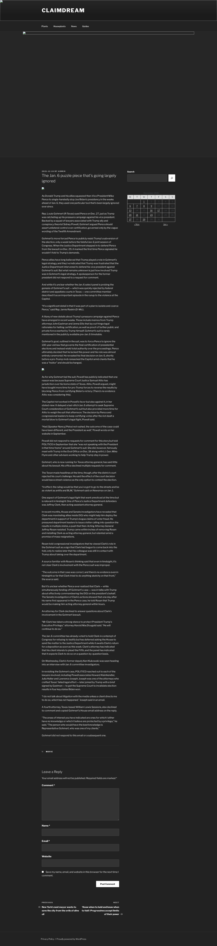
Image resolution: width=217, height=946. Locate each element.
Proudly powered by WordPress (71, 939)
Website (46, 856)
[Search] (171, 177)
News (74, 26)
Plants (44, 26)
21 (137, 215)
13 (130, 210)
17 (159, 210)
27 (130, 219)
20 (130, 215)
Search (130, 171)
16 (151, 210)
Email (46, 841)
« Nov (137, 224)
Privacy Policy (47, 939)
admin (62, 171)
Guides (85, 26)
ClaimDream (63, 10)
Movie (49, 752)
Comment (48, 785)
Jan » (165, 224)
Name (46, 825)
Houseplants (59, 26)
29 (144, 219)
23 (151, 215)
